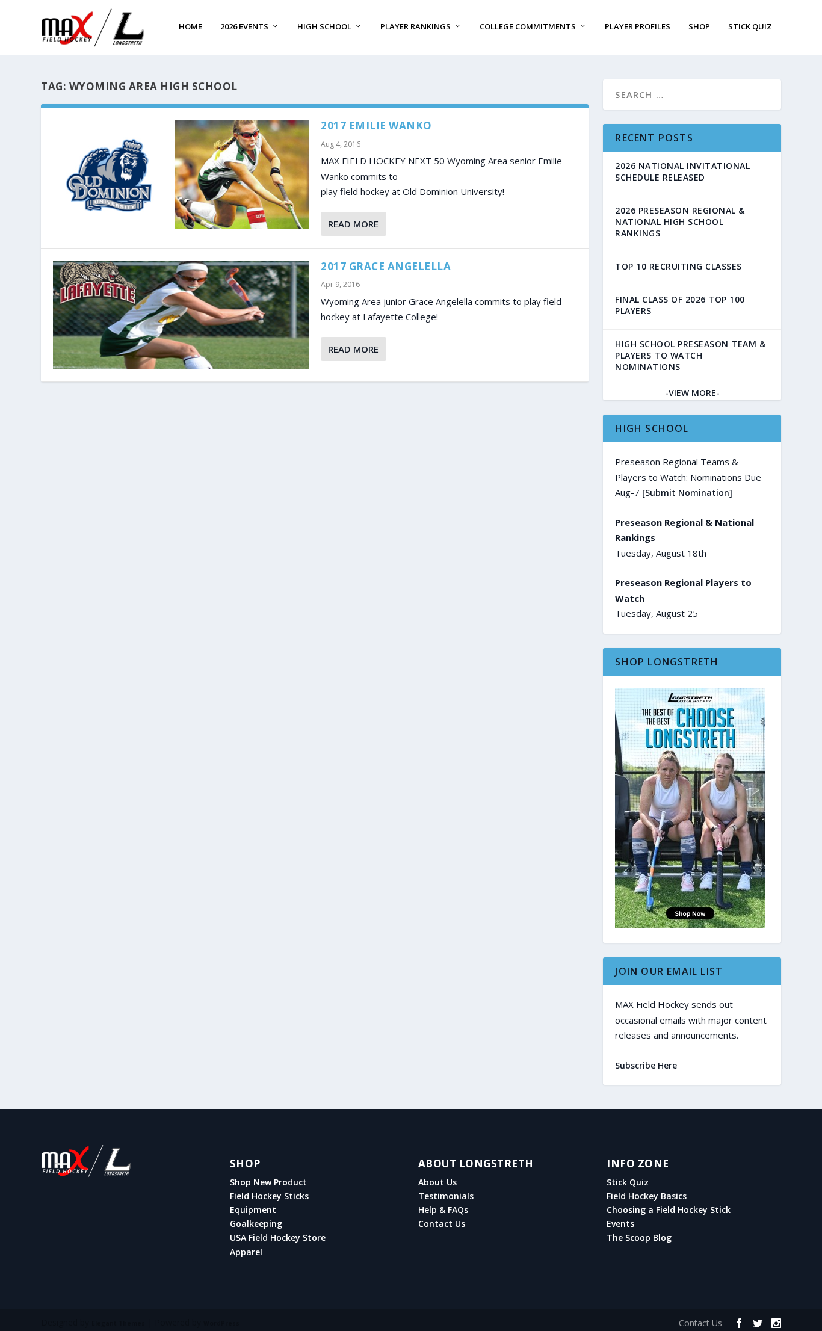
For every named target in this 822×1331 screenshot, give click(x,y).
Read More (353, 224)
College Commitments (528, 27)
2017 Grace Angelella (386, 266)
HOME (190, 27)
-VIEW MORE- (692, 392)
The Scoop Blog (639, 1237)
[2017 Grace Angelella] (181, 315)
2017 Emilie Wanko (376, 125)
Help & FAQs (443, 1210)
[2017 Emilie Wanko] (181, 174)
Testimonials (446, 1196)
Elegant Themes (118, 1323)
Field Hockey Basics (647, 1196)
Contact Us (441, 1223)
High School (324, 27)
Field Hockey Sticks (269, 1196)
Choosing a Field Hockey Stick (669, 1210)
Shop (699, 27)
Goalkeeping (256, 1223)
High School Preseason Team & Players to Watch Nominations (690, 355)
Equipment (253, 1210)
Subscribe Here (646, 1065)
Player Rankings (415, 27)
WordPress (221, 1323)
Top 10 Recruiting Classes (678, 266)
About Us (437, 1182)
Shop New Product (268, 1182)
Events (620, 1223)
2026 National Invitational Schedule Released (682, 171)
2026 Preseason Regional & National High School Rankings (680, 222)
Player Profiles (637, 27)
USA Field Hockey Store (278, 1237)
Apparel (246, 1252)
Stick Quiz (750, 27)
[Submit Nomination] (687, 492)
